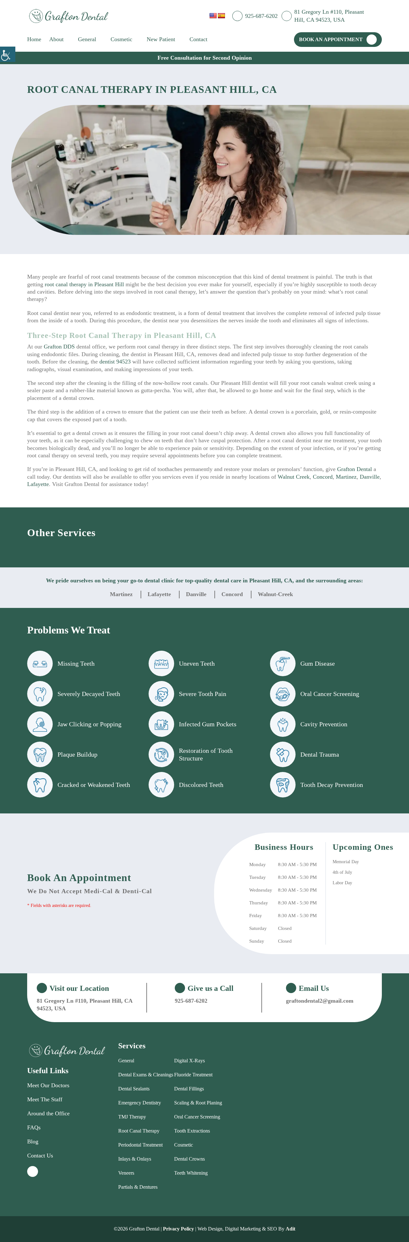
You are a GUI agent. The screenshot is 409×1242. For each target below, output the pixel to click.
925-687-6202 (261, 16)
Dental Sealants (134, 1088)
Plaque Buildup (77, 754)
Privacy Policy (178, 1228)
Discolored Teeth (201, 784)
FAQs (34, 1127)
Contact (198, 39)
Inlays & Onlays (134, 1159)
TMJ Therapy (132, 1116)
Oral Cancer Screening (329, 693)
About (56, 39)
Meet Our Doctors (48, 1085)
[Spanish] (221, 16)
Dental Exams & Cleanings (145, 1074)
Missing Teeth (76, 663)
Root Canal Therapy (138, 1131)
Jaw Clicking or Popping (89, 724)
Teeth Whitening (191, 1173)
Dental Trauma (319, 754)
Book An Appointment (331, 39)
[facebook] (380, 15)
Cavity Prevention (323, 724)
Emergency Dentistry (139, 1102)
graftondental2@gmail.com (319, 1001)
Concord (323, 477)
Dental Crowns (189, 1159)
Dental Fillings (189, 1088)
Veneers (126, 1173)
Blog (32, 1141)
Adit (290, 1228)
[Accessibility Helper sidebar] (7, 54)
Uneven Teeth (197, 663)
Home (34, 39)
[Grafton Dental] (68, 16)
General (87, 39)
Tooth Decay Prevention (331, 784)
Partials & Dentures (138, 1187)
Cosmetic (121, 39)
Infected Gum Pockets (207, 724)
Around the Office (48, 1113)
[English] (213, 16)
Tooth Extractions (192, 1131)
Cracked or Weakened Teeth (94, 784)
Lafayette (38, 484)
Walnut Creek (294, 477)
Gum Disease (317, 663)
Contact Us (40, 1155)
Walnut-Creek (275, 594)
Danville (370, 477)
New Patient (161, 39)
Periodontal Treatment (140, 1145)
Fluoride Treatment (193, 1074)
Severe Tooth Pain (202, 693)
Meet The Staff (44, 1099)
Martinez (346, 477)
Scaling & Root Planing (198, 1102)
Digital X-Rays (189, 1060)
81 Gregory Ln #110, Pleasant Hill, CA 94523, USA (329, 16)
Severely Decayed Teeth (89, 693)
